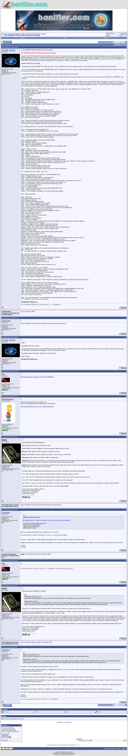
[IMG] (3, 736)
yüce (22, 718)
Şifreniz (108, 35)
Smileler (4, 735)
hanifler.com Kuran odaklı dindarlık (12, 33)
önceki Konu (60, 722)
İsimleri (18, 718)
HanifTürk (6, 321)
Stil (124, 45)
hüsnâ (10, 718)
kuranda (14, 718)
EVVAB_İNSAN (8, 50)
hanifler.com (113, 748)
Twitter (36, 711)
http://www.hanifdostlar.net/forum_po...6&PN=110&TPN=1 (37, 406)
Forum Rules (5, 740)
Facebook (6, 711)
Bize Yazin (106, 748)
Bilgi (22, 311)
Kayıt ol (23, 38)
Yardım (65, 38)
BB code (4, 733)
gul (36, 505)
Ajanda (106, 38)
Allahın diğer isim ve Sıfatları (39, 33)
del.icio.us (99, 711)
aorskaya (6, 513)
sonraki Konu (67, 722)
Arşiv (119, 748)
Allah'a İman (28, 33)
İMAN (23, 33)
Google (67, 711)
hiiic (3, 374)
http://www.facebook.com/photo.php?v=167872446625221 (37, 377)
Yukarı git (124, 748)
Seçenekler (117, 45)
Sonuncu (121, 42)
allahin (3, 718)
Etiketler (4, 716)
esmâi (6, 718)
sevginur (38, 642)
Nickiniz (108, 33)
